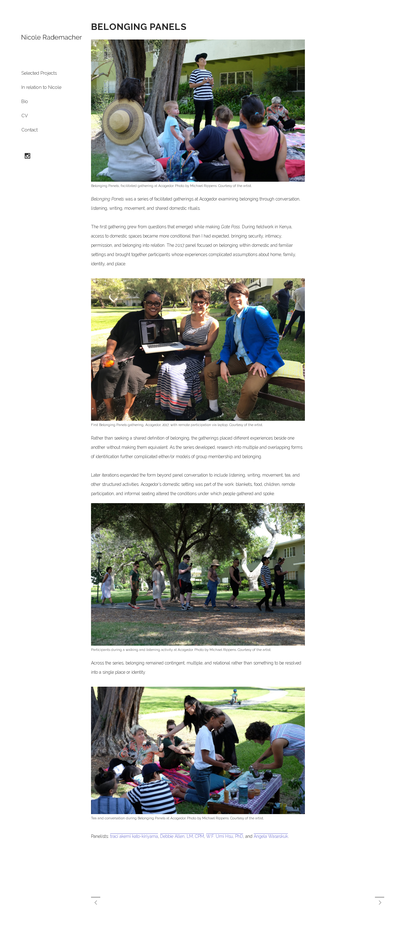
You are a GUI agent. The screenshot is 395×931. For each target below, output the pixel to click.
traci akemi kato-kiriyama (134, 836)
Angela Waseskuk (271, 836)
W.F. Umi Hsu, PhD (224, 836)
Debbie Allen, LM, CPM (182, 836)
